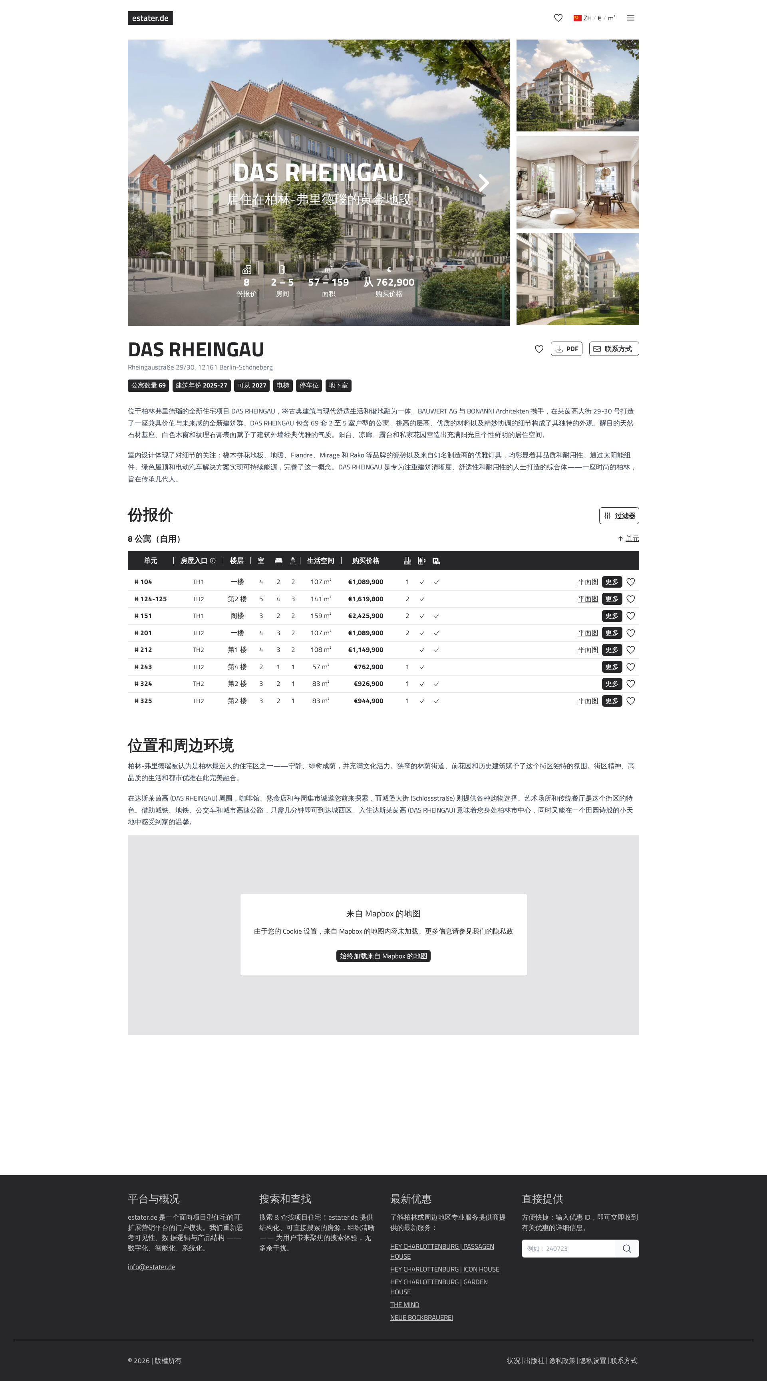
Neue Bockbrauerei (421, 1318)
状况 (514, 1360)
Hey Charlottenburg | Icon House (444, 1269)
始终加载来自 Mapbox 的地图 (383, 956)
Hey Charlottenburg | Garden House (439, 1287)
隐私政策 (562, 1360)
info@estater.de (151, 1267)
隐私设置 (592, 1360)
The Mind (404, 1305)
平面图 (588, 582)
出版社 (534, 1360)
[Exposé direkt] (627, 1249)
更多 (612, 581)
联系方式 (624, 1360)
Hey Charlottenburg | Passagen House (442, 1252)
